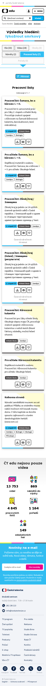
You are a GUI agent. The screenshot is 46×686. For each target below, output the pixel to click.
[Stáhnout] (17, 142)
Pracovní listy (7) (32, 54)
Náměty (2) (10, 54)
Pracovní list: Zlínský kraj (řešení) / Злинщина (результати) (19, 256)
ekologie (37, 23)
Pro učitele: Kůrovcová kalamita (23, 360)
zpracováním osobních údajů (28, 580)
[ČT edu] (8, 12)
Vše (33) (8, 47)
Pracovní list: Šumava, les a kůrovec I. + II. (20, 102)
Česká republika (20, 23)
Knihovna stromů (14, 397)
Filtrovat (25, 76)
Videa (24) (21, 47)
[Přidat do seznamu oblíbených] (28, 142)
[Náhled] (23, 142)
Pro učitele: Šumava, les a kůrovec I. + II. (19, 156)
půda (30, 23)
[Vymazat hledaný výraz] (30, 18)
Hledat (38, 18)
